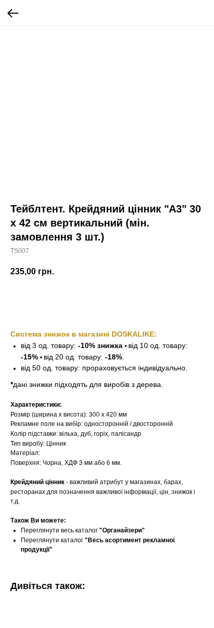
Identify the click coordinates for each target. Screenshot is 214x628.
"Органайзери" (122, 530)
